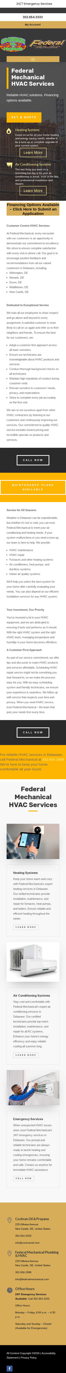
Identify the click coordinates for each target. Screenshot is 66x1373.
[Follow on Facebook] (9, 1369)
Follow (20, 1368)
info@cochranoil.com (27, 1242)
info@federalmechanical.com (32, 1279)
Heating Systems (27, 130)
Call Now (33, 460)
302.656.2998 (53, 759)
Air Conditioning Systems (33, 164)
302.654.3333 (23, 1235)
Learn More (33, 152)
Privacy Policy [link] (29, 1357)
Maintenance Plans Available (33, 487)
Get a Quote (24, 117)
